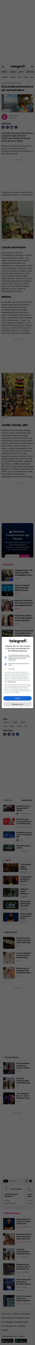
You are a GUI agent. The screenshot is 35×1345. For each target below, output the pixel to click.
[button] (17, 669)
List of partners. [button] (11, 682)
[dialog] (17, 672)
